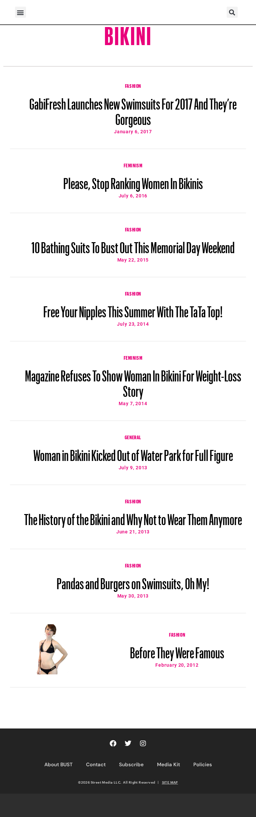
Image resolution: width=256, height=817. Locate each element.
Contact (96, 764)
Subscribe (131, 764)
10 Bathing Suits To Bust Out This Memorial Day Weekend (133, 244)
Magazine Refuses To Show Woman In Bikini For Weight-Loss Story (133, 380)
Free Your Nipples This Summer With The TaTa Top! (133, 308)
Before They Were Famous (177, 649)
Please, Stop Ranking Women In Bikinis (133, 180)
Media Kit (168, 764)
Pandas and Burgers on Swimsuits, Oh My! (133, 580)
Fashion (133, 85)
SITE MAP (170, 782)
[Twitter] (128, 743)
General (133, 437)
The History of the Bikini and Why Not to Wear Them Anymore (133, 516)
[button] (20, 12)
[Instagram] (143, 743)
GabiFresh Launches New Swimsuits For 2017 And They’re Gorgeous (133, 108)
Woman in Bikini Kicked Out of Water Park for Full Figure (133, 452)
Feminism (133, 165)
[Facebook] (113, 743)
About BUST (58, 764)
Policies (202, 764)
